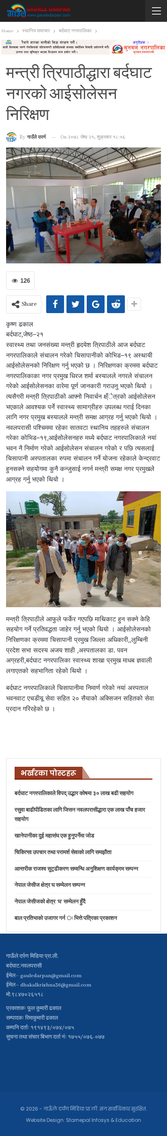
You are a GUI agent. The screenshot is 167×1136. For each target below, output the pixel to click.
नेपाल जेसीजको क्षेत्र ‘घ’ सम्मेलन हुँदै (50, 901)
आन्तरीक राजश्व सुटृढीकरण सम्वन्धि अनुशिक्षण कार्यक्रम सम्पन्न (76, 869)
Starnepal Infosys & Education (103, 1120)
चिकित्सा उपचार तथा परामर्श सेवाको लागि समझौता (63, 852)
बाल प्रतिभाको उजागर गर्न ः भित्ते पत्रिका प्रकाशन (66, 918)
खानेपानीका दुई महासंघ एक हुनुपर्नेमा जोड (54, 836)
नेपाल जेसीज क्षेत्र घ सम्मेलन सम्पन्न (50, 885)
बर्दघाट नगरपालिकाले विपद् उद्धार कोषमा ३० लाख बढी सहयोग (74, 793)
